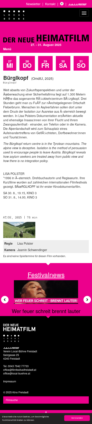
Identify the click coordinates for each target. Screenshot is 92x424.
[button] (3, 298)
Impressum (9, 381)
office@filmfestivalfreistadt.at (19, 369)
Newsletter (33, 4)
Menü (7, 49)
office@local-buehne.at (16, 373)
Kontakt (50, 4)
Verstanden (77, 418)
